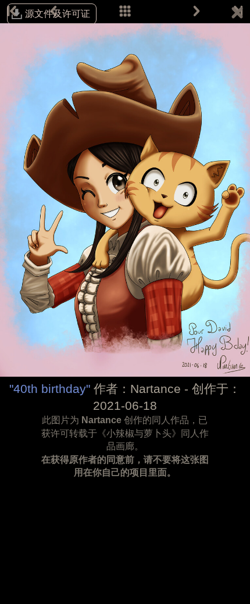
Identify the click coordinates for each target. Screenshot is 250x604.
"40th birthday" (49, 388)
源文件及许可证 (57, 14)
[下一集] (196, 12)
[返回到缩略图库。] (237, 14)
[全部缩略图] (125, 12)
